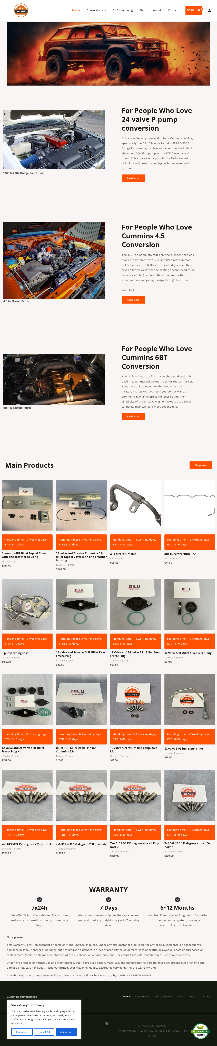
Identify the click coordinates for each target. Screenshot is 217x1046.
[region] (44, 1019)
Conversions (95, 10)
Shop (143, 10)
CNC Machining (123, 10)
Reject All (44, 1032)
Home (76, 10)
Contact (173, 10)
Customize (22, 1032)
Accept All (66, 1032)
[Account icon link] (209, 10)
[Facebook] (106, 1023)
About (157, 10)
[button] (104, 10)
